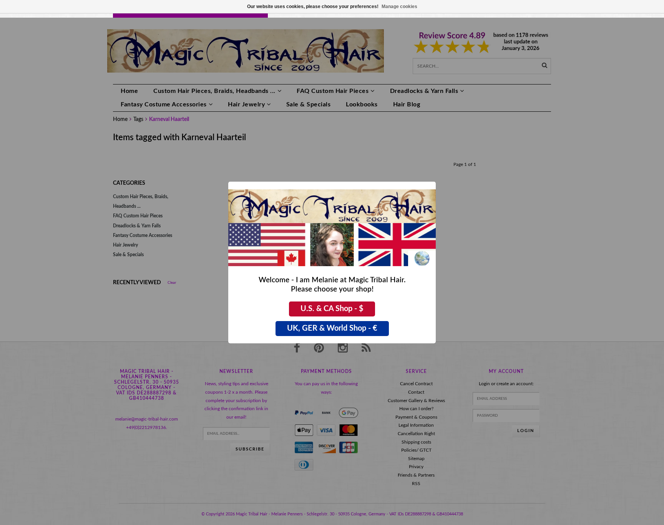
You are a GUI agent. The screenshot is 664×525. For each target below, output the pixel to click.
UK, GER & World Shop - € (332, 328)
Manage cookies (399, 6)
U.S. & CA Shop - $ (332, 309)
